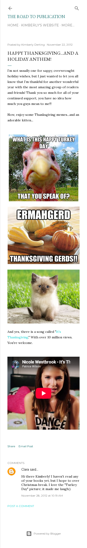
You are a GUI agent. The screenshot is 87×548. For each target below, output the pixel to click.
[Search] (77, 7)
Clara (25, 469)
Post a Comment (20, 506)
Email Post (26, 446)
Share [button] (11, 446)
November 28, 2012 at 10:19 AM (42, 495)
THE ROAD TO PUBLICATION (36, 16)
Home (13, 25)
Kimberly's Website (40, 25)
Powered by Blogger (47, 533)
